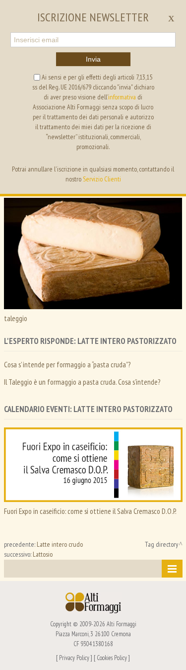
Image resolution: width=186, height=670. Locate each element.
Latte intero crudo (60, 544)
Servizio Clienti (102, 178)
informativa (122, 96)
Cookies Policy (112, 658)
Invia (93, 59)
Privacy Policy (74, 658)
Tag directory (161, 544)
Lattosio (43, 554)
